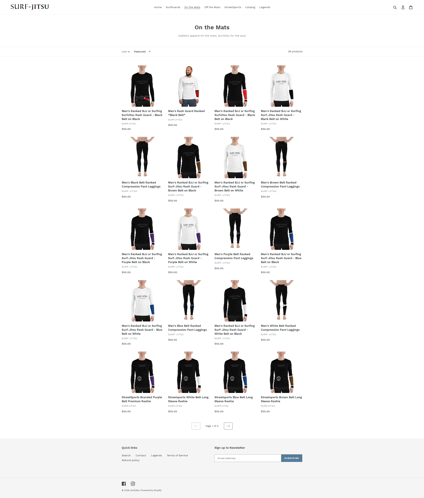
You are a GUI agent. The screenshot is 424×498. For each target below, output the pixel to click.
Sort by (126, 52)
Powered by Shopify (151, 490)
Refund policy (131, 460)
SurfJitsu (135, 490)
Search (126, 455)
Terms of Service (177, 455)
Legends (156, 455)
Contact (141, 455)
